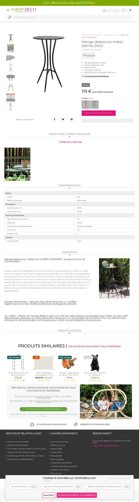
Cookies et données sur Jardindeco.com (69, 478)
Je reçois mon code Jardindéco (43, 409)
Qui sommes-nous (59, 441)
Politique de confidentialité (20, 459)
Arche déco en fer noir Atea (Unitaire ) (18, 374)
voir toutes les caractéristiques (96, 76)
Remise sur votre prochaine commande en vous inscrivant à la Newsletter (43, 389)
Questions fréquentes (17, 445)
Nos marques (57, 459)
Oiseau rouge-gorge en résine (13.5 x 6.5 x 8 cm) (69, 375)
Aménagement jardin (92, 35)
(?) (29, 486)
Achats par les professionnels (21, 452)
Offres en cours (58, 445)
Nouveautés (56, 456)
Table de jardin (111, 35)
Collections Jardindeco (61, 463)
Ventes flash (56, 448)
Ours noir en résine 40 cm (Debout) (94, 374)
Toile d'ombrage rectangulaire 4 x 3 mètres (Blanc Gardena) (44, 376)
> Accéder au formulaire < (106, 445)
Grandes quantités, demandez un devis (25, 456)
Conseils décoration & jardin (64, 466)
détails (47, 481)
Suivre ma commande (17, 441)
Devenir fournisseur (60, 470)
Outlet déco (56, 452)
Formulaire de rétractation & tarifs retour (26, 448)
